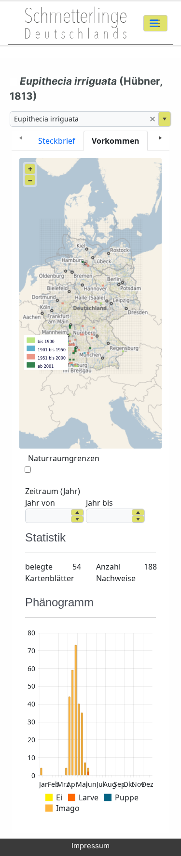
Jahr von (40, 502)
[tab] (57, 140)
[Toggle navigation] (155, 23)
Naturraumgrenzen (63, 458)
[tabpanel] (90, 491)
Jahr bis (99, 502)
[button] (152, 119)
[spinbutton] (48, 516)
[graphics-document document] (90, 722)
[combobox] (78, 119)
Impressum (90, 845)
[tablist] (90, 140)
